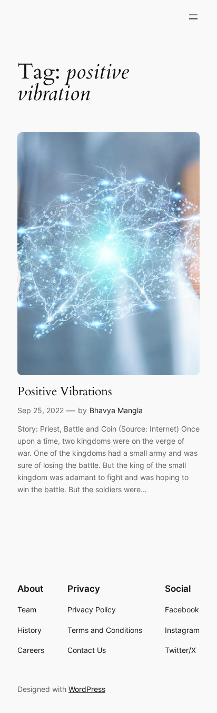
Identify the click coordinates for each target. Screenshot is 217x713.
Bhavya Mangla (116, 410)
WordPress (86, 689)
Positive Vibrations (64, 391)
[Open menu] (193, 17)
